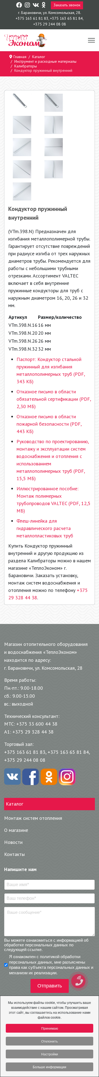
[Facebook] (19, 5)
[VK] (12, 776)
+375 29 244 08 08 (49, 24)
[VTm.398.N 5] (53, 147)
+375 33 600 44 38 (36, 724)
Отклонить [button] (49, 1041)
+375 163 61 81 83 (32, 18)
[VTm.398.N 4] (22, 147)
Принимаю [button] (49, 1028)
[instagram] (67, 776)
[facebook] (30, 776)
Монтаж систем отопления (33, 818)
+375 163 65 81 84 (66, 18)
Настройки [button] (49, 1054)
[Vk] (35, 5)
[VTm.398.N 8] (22, 191)
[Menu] (91, 40)
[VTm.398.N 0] (22, 103)
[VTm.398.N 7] (53, 169)
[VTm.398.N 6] (22, 169)
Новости (13, 842)
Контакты (14, 854)
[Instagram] (27, 5)
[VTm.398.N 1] (53, 103)
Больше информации (49, 1066)
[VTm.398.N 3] (53, 125)
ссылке (35, 949)
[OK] (48, 776)
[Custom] (43, 5)
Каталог (14, 804)
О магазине (16, 830)
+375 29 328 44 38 (33, 732)
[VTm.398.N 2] (22, 125)
